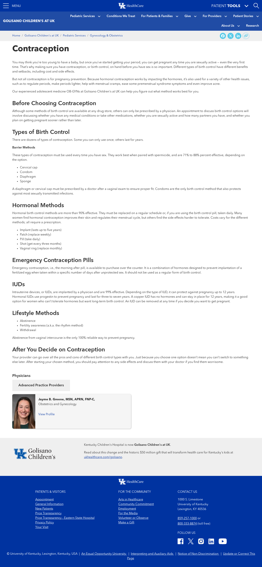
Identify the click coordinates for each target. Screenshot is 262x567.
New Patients (44, 508)
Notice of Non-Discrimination (198, 553)
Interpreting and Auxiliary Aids (152, 553)
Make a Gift (126, 522)
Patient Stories (243, 16)
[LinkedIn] (211, 542)
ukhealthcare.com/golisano (103, 457)
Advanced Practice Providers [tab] (41, 385)
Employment (127, 508)
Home (16, 35)
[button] (12, 6)
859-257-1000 (187, 518)
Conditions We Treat (121, 16)
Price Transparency (48, 513)
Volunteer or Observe (133, 518)
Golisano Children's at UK (42, 35)
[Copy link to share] (246, 36)
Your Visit (41, 527)
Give (188, 16)
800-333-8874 (187, 523)
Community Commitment (136, 504)
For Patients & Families (157, 16)
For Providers (212, 16)
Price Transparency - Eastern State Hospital (65, 518)
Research (252, 25)
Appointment (44, 499)
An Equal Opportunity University (104, 553)
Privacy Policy (44, 522)
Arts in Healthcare (130, 499)
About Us (227, 25)
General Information (49, 504)
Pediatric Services (82, 16)
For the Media (128, 513)
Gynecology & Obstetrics (106, 35)
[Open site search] (256, 6)
